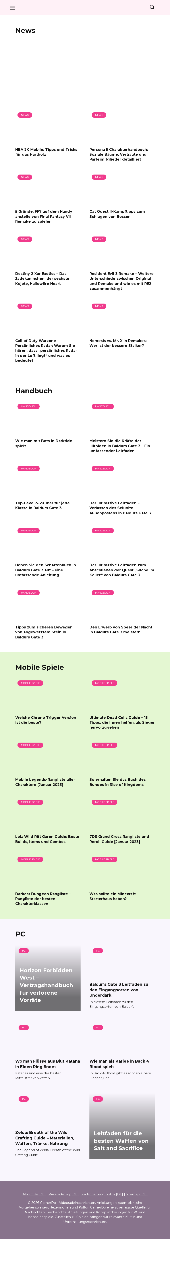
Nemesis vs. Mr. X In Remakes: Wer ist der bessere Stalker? (118, 343)
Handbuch (33, 391)
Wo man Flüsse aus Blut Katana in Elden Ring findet (47, 1064)
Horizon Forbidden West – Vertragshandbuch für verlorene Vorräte (46, 985)
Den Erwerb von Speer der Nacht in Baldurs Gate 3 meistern (120, 629)
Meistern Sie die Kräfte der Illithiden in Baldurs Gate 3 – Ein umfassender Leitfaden (119, 446)
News (25, 30)
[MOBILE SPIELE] (48, 709)
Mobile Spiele (39, 667)
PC (20, 934)
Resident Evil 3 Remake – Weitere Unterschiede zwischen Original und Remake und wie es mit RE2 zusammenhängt (121, 280)
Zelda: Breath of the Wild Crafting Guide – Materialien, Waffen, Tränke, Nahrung (44, 1138)
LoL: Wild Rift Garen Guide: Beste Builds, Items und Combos (47, 839)
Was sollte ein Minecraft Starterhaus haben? (112, 896)
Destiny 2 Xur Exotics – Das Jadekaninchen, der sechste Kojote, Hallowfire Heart (42, 278)
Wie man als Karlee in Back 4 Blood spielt (119, 1064)
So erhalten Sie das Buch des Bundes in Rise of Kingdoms (117, 782)
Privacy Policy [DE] (63, 1194)
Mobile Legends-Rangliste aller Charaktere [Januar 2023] (45, 782)
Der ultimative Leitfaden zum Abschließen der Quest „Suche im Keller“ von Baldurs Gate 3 (121, 570)
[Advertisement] (85, 72)
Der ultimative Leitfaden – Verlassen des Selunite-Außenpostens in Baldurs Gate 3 (120, 508)
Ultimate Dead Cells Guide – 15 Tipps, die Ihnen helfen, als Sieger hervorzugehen (122, 722)
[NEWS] (48, 141)
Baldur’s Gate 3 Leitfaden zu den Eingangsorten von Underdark (118, 990)
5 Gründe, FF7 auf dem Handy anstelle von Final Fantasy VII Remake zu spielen (43, 216)
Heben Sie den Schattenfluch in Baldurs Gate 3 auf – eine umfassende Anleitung (45, 570)
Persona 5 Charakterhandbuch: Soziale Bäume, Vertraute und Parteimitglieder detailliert (118, 154)
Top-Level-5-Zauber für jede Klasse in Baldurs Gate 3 (42, 505)
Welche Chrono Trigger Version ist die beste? (45, 719)
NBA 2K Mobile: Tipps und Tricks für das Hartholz (46, 151)
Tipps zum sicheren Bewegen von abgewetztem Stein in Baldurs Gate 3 (44, 632)
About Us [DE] (34, 1194)
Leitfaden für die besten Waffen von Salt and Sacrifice (121, 1141)
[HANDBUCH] (48, 432)
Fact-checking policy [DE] (102, 1194)
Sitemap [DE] (137, 1194)
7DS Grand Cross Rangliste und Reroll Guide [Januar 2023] (119, 839)
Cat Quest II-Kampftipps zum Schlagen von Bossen (117, 214)
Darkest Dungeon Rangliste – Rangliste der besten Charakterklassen (43, 899)
